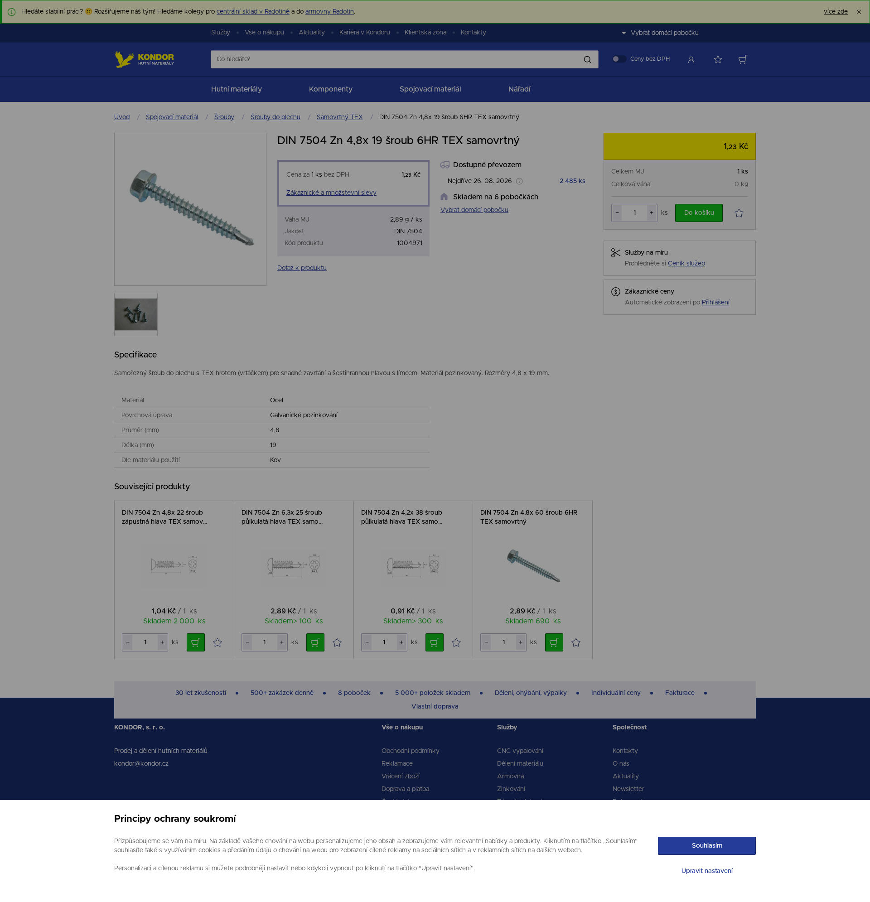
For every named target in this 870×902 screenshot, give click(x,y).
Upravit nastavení (707, 871)
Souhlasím (707, 846)
